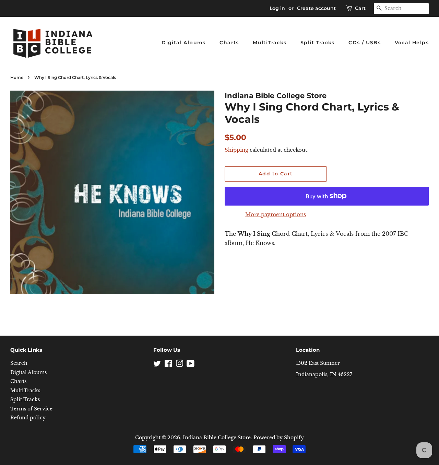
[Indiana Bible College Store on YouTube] (190, 365)
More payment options (275, 214)
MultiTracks (269, 42)
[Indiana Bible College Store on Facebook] (168, 365)
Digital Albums (184, 42)
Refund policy (28, 418)
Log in (277, 8)
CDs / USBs (364, 42)
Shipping (236, 150)
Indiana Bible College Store (217, 438)
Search (18, 363)
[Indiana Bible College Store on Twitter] (157, 365)
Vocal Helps (412, 42)
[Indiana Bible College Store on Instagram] (179, 365)
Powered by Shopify (278, 438)
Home (16, 77)
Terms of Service (31, 409)
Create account (316, 8)
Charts (229, 42)
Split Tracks (317, 42)
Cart (360, 8)
